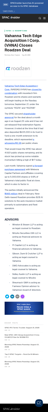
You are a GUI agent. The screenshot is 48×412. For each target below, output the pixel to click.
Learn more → (9, 11)
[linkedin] (12, 296)
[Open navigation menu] (44, 18)
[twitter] (7, 296)
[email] (17, 296)
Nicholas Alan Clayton (12, 55)
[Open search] (40, 18)
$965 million (11, 193)
